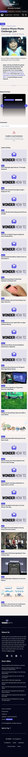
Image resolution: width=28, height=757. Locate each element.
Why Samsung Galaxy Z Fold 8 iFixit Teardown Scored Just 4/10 (11, 280)
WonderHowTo (4, 11)
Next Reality (18, 11)
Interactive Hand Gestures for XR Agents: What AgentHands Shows (13, 368)
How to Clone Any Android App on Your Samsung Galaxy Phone (13, 672)
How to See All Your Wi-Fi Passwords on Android (13, 665)
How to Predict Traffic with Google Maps (11, 680)
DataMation (21, 742)
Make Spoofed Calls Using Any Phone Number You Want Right (14, 695)
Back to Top (5, 728)
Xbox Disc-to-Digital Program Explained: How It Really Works (12, 235)
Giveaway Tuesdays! (14, 8)
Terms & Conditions (6, 709)
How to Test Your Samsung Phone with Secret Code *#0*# (14, 687)
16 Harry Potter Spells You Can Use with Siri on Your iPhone (13, 676)
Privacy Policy (5, 711)
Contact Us (4, 714)
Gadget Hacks (11, 11)
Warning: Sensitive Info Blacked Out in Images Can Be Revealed (13, 699)
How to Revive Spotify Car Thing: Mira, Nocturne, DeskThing (12, 388)
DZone (19, 746)
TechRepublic (7, 742)
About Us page (11, 651)
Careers (7, 719)
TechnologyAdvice (16, 739)
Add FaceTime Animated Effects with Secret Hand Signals (13, 683)
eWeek (14, 742)
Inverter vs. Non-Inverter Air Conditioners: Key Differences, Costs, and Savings (13, 605)
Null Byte (24, 11)
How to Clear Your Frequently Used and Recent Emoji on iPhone (13, 691)
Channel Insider (11, 746)
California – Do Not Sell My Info (9, 716)
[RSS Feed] (21, 656)
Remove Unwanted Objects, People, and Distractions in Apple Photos (11, 668)
